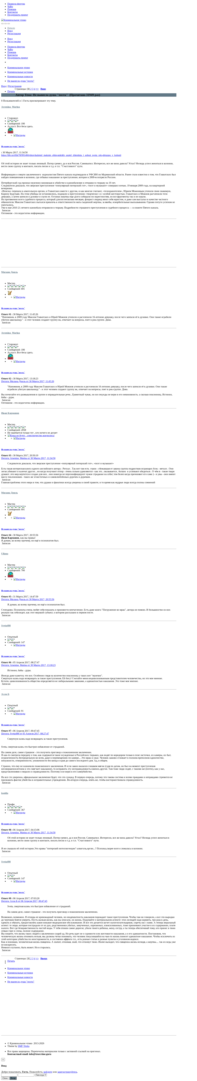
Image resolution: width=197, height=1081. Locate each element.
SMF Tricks (23, 1046)
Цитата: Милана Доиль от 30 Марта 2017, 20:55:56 (27, 599)
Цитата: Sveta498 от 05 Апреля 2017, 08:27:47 (25, 733)
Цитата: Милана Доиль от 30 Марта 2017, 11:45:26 (27, 381)
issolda (4, 793)
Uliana (4, 553)
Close (5, 1078)
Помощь (11, 9)
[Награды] (19, 135)
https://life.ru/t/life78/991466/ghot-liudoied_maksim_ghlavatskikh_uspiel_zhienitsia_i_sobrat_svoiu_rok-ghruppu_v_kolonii (61, 155)
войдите (48, 1072)
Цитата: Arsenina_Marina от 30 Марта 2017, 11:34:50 (28, 458)
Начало (11, 28)
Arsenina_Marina (10, 107)
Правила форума (16, 3)
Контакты (12, 12)
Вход (10, 30)
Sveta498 (6, 625)
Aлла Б (5, 694)
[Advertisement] (88, 241)
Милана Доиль (9, 272)
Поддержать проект (17, 15)
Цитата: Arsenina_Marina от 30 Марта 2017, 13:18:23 (28, 665)
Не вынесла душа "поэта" (13, 146)
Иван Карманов (10, 413)
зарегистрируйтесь (67, 1072)
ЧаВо (10, 6)
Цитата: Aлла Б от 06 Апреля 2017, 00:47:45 (24, 901)
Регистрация (14, 33)
